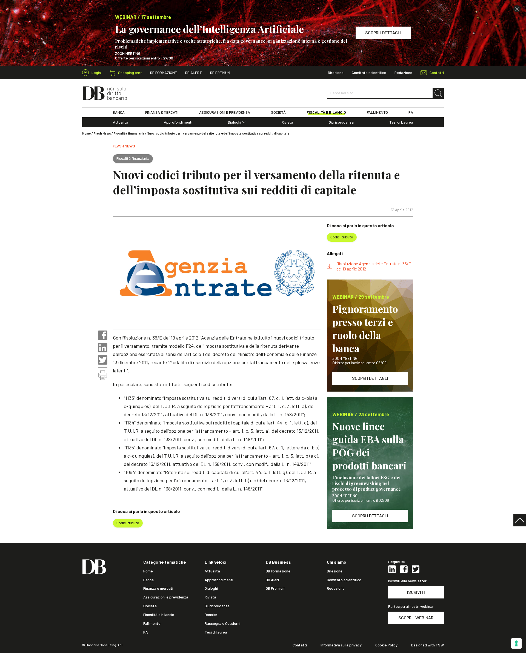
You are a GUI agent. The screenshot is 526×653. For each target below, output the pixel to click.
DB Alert (193, 72)
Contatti (300, 645)
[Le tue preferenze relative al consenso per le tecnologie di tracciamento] (516, 643)
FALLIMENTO (377, 112)
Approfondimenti (178, 122)
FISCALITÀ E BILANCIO (326, 112)
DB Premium (220, 72)
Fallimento (152, 623)
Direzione (336, 72)
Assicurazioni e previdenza (165, 597)
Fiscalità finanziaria (128, 133)
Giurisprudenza (341, 122)
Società (150, 606)
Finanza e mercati (158, 588)
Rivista (287, 122)
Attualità (120, 122)
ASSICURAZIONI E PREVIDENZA (224, 112)
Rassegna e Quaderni (222, 623)
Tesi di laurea (216, 632)
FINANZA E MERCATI (161, 112)
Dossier (211, 614)
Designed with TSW (427, 645)
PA (410, 112)
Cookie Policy (386, 645)
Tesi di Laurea (401, 122)
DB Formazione (163, 72)
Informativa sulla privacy (341, 645)
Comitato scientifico (369, 72)
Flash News (102, 133)
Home (86, 133)
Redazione (403, 72)
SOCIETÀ (278, 112)
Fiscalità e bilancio (158, 614)
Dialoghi (234, 122)
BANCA (119, 112)
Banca (148, 580)
